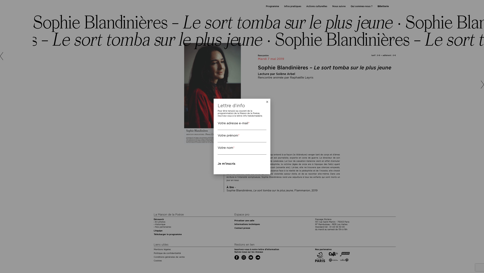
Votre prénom (228, 135)
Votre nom (225, 148)
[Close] (267, 102)
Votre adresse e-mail (233, 123)
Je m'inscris (226, 163)
